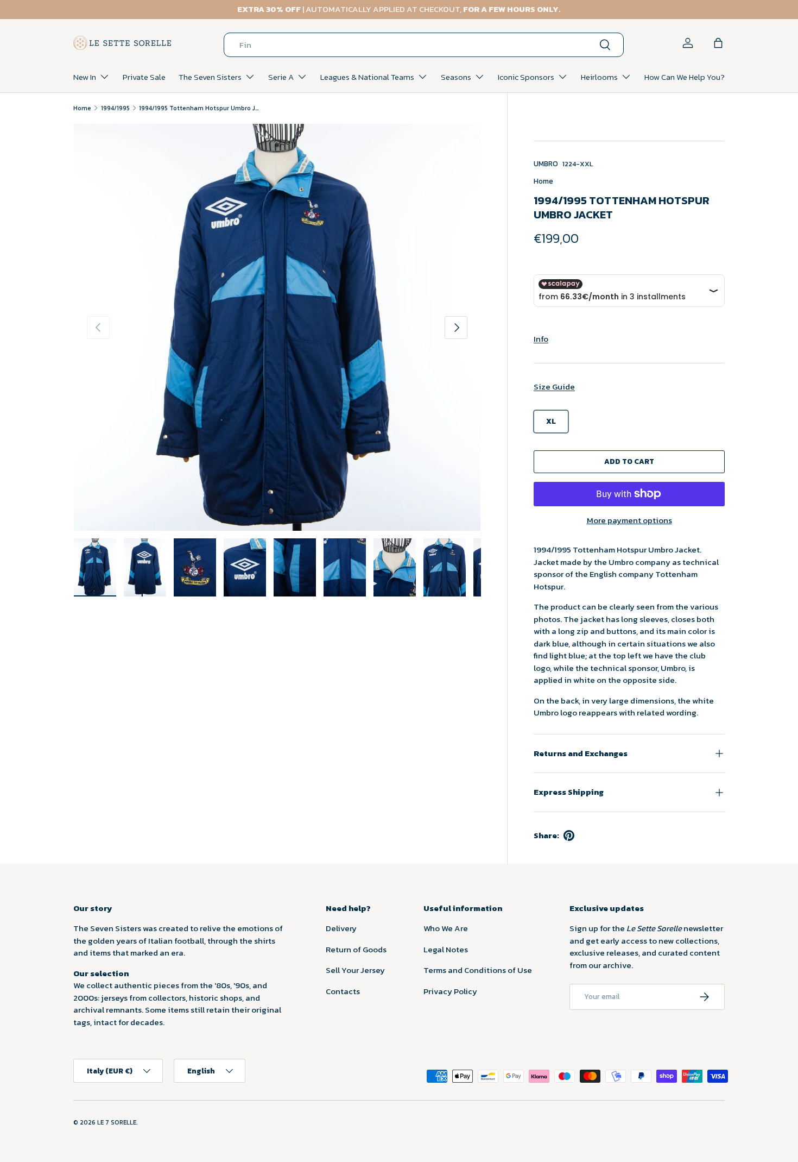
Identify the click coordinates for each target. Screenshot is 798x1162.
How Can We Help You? (684, 77)
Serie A (281, 77)
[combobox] (423, 45)
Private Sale (144, 77)
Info (541, 338)
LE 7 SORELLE (116, 1122)
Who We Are (445, 928)
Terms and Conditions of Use (477, 970)
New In (84, 77)
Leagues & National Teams (367, 77)
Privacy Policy (450, 991)
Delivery (341, 928)
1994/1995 (115, 108)
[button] (718, 43)
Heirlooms (599, 77)
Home (82, 108)
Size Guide (554, 386)
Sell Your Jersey (355, 970)
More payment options (629, 520)
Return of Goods (356, 949)
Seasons (456, 77)
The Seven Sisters (210, 77)
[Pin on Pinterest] (569, 835)
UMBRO (546, 163)
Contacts (343, 991)
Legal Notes (445, 949)
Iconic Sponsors (526, 77)
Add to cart (629, 461)
